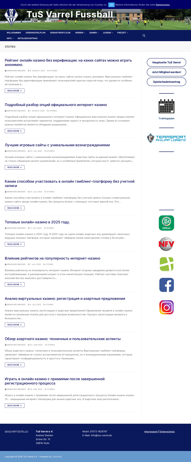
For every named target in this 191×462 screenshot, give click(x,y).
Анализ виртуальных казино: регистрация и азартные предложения (65, 298)
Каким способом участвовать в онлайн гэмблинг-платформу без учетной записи (69, 183)
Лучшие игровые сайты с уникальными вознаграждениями (57, 145)
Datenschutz (167, 431)
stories (53, 71)
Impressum (151, 431)
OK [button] (111, 5)
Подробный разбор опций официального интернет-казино (56, 105)
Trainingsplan (166, 118)
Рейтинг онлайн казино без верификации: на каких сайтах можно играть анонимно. (68, 62)
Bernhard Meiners (16, 71)
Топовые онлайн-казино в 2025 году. (37, 222)
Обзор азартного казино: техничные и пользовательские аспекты (63, 339)
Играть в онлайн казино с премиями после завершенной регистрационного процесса (55, 381)
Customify (57, 456)
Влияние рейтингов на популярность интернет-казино (52, 258)
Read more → (14, 90)
